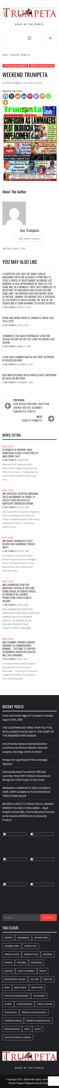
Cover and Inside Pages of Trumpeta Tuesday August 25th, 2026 (27, 717)
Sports (8, 1004)
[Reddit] (17, 96)
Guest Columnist (26, 970)
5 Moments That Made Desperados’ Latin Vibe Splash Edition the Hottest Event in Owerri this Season (28, 339)
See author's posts (29, 238)
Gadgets (8, 970)
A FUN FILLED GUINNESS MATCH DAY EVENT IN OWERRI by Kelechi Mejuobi (28, 358)
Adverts (8, 937)
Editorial (48, 954)
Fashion (8, 962)
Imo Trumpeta (14, 82)
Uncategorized (12, 1029)
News (7, 987)
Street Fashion (44, 1004)
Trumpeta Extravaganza (34, 1012)
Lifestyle (48, 979)
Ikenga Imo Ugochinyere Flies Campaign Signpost (24, 762)
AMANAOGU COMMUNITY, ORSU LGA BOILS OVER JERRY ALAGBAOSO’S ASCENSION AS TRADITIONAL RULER (26, 792)
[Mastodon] (36, 96)
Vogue (37, 1029)
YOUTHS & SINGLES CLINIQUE (17, 1037)
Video (27, 1029)
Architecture (41, 937)
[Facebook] (5, 96)
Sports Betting (24, 1004)
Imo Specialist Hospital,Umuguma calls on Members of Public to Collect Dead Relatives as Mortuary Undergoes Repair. (20, 498)
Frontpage (36, 962)
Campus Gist (30, 946)
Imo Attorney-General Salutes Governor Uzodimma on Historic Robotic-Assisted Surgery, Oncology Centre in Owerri (24, 747)
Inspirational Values (14, 979)
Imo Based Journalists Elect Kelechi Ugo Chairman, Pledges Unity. (18, 544)
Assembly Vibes (12, 946)
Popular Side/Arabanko (15, 65)
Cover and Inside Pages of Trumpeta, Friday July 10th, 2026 (28, 319)
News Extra (7, 446)
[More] (5, 102)
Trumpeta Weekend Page (41, 65)
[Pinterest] (30, 96)
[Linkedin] (24, 96)
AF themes (45, 1083)
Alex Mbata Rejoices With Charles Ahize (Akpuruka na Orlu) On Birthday (29, 376)
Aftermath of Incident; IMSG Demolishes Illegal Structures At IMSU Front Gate (20, 453)
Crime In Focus (11, 954)
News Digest (20, 987)
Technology (10, 1012)
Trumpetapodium (13, 1020)
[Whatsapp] (48, 96)
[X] (11, 96)
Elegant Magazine (26, 1083)
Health (42, 970)
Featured (21, 962)
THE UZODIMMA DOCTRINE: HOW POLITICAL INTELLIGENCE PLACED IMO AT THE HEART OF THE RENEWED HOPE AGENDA (28, 731)
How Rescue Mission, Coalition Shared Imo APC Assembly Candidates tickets (31, 405)
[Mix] (42, 96)
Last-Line (34, 979)
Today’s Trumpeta (32, 418)
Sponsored (39, 995)
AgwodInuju (23, 937)
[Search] (50, 38)
